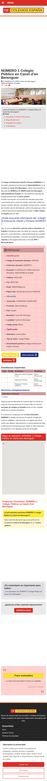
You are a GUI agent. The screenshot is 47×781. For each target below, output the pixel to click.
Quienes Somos (8, 733)
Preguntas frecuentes (13, 123)
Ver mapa (4, 85)
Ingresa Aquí (23, 610)
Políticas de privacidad (10, 736)
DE (23, 10)
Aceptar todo (23, 764)
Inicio (4, 729)
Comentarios (10, 126)
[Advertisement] (23, 42)
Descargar (9, 355)
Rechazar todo (23, 776)
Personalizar (23, 770)
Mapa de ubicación (12, 120)
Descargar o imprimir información (18, 117)
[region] (23, 761)
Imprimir (7, 360)
